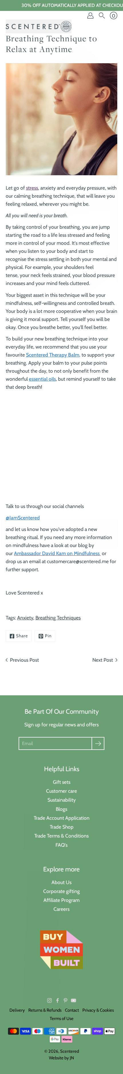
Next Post (102, 660)
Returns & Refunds (44, 1010)
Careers (61, 909)
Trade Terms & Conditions (61, 836)
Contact (72, 1010)
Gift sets (61, 782)
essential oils (42, 379)
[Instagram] (49, 1000)
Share (22, 635)
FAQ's (61, 845)
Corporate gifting (61, 891)
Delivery (17, 1010)
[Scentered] (39, 26)
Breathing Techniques (58, 618)
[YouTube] (73, 1000)
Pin (48, 635)
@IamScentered (23, 518)
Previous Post (24, 660)
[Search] (101, 15)
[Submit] (98, 743)
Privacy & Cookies (98, 1010)
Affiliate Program (61, 900)
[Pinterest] (65, 1000)
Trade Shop (62, 827)
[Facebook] (57, 1000)
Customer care (61, 791)
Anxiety (25, 618)
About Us (61, 882)
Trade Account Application (62, 818)
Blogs (61, 809)
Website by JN (61, 1057)
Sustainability (61, 800)
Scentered (69, 1051)
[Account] (90, 15)
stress (32, 188)
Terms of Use (62, 1018)
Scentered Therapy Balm (52, 355)
